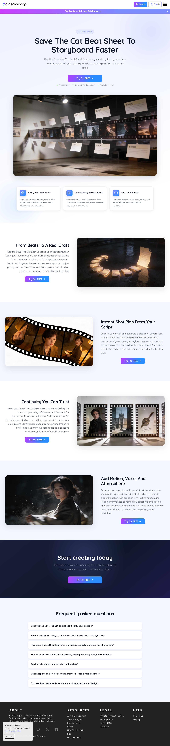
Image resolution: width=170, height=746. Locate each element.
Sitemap (137, 719)
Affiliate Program (74, 719)
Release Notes (73, 723)
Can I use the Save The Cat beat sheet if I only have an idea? (62, 625)
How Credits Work (75, 730)
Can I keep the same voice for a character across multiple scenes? (65, 673)
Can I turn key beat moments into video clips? (54, 664)
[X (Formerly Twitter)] (47, 729)
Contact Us (138, 716)
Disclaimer (104, 727)
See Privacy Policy (13, 731)
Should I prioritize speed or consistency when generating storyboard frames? (71, 654)
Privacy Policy (106, 719)
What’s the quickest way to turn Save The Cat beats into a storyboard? (68, 635)
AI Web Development (76, 716)
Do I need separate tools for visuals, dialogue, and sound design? (65, 683)
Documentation (74, 737)
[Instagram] (38, 729)
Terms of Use (106, 723)
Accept (9, 736)
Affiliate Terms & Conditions (112, 716)
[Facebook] (56, 729)
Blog (69, 734)
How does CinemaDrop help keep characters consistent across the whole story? (72, 645)
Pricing (70, 727)
